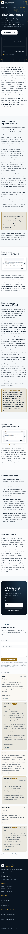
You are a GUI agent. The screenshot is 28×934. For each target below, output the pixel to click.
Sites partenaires (5, 905)
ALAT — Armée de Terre (6, 891)
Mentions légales (5, 912)
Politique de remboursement (7, 919)
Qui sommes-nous (5, 897)
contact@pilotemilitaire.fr (9, 879)
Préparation (5, 876)
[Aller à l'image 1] (9, 444)
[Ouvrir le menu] (25, 2)
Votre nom (4, 640)
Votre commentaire (6, 646)
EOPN (2, 7)
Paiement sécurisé (5, 922)
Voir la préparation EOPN (13, 610)
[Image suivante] (24, 263)
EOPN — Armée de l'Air (6, 886)
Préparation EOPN (8, 32)
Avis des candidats (5, 900)
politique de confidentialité (9, 666)
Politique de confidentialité (7, 917)
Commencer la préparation (11, 605)
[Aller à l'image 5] (14, 444)
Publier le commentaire (9, 659)
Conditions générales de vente (8, 914)
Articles (3, 902)
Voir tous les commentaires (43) (9, 853)
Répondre (5, 698)
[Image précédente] (3, 263)
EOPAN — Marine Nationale (7, 888)
